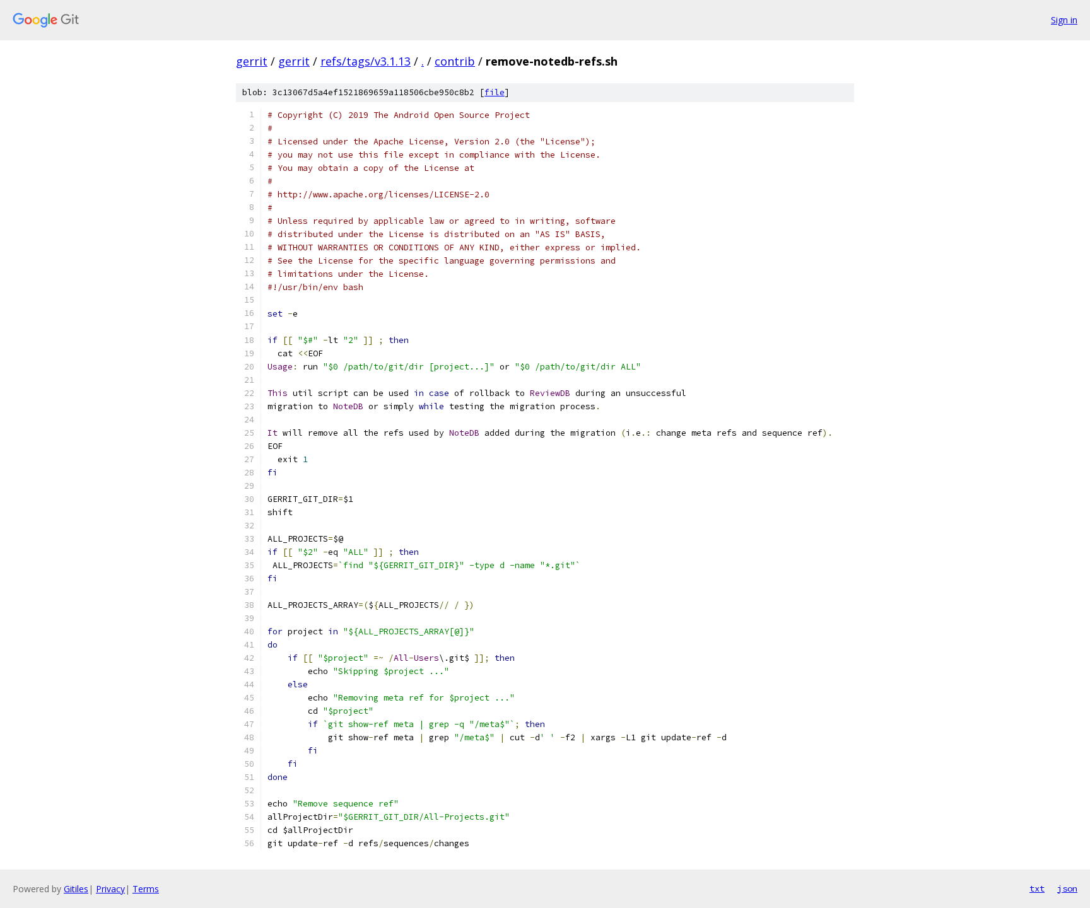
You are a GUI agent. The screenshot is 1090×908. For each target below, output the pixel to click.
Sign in (1064, 20)
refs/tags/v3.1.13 (365, 61)
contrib (455, 61)
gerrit (251, 61)
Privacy (110, 889)
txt (1037, 888)
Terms (145, 889)
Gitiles (76, 889)
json (1067, 888)
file (494, 92)
